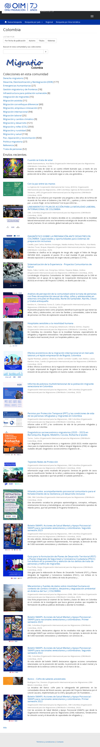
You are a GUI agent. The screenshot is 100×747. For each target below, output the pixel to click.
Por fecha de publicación (15, 40)
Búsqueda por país (33, 22)
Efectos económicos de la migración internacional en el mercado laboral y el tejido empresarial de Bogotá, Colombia (61, 354)
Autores (32, 40)
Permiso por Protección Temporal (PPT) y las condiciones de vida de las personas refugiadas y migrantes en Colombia (61, 414)
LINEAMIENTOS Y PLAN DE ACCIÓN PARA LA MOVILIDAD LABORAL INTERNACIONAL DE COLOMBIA (62, 208)
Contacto (60, 742)
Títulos (41, 40)
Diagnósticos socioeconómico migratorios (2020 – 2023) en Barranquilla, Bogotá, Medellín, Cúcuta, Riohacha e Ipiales (58, 433)
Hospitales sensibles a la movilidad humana (50, 323)
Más (5, 727)
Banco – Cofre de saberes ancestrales (47, 678)
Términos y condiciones (45, 742)
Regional (49, 22)
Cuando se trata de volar (40, 160)
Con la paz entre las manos (41, 183)
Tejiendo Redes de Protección (43, 461)
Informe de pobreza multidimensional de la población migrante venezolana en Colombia (61, 385)
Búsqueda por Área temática (68, 22)
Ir (45, 51)
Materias (51, 40)
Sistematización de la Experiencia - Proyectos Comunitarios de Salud (60, 265)
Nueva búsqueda (15, 22)
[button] (72, 16)
